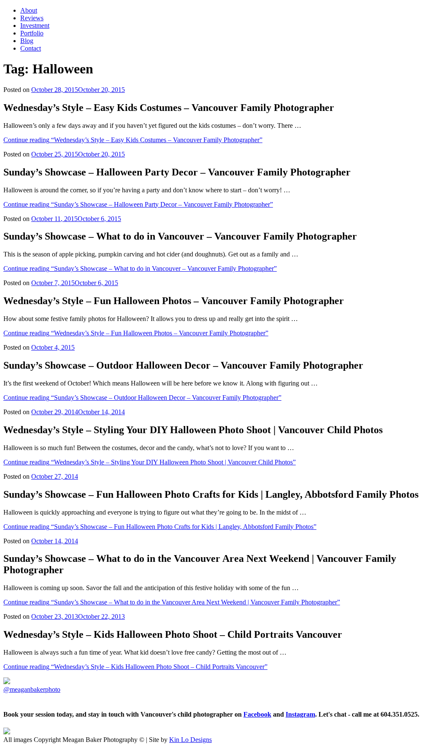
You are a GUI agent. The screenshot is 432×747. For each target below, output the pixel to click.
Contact (30, 48)
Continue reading (132, 139)
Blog (26, 40)
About (28, 10)
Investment (34, 25)
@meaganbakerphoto (31, 689)
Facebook (257, 714)
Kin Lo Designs (190, 739)
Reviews (31, 18)
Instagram (300, 714)
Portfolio (31, 33)
